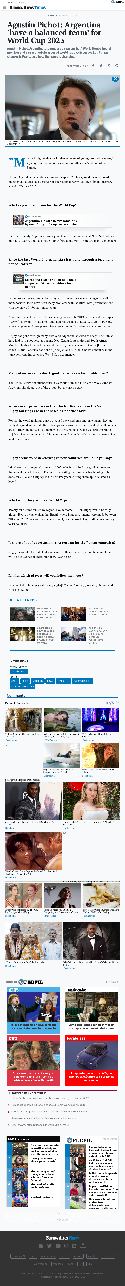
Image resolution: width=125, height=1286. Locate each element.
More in (11, 982)
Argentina (38, 681)
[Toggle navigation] (5, 7)
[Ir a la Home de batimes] (62, 1238)
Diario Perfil (18, 1256)
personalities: (19, 667)
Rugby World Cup (82, 681)
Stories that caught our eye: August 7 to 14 (99, 611)
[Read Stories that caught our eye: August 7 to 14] (74, 609)
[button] (115, 79)
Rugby (25, 681)
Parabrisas (108, 1256)
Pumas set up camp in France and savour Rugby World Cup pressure (48, 1104)
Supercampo (40, 1263)
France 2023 (63, 681)
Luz (81, 1263)
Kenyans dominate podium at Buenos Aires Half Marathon (43, 1118)
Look (71, 1263)
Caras (33, 1256)
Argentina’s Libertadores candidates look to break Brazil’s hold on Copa (46, 635)
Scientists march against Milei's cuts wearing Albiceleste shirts (98, 635)
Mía (90, 1263)
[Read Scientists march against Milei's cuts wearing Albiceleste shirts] (74, 629)
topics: (14, 676)
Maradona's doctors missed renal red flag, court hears (47, 613)
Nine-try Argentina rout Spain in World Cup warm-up (40, 1124)
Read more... (35, 216)
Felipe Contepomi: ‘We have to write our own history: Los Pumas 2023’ (50, 1098)
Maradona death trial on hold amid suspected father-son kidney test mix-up (50, 283)
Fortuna (78, 1256)
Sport (14, 681)
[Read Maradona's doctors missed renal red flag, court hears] (23, 609)
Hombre (92, 1256)
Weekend (58, 1263)
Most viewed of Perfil (92, 1141)
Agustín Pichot (19, 671)
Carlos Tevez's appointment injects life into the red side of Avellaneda (50, 1111)
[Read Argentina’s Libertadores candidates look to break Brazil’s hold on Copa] (23, 629)
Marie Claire (48, 1256)
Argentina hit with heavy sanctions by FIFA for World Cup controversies (51, 222)
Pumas (50, 681)
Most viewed (18, 1139)
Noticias (64, 1256)
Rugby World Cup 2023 (22, 686)
